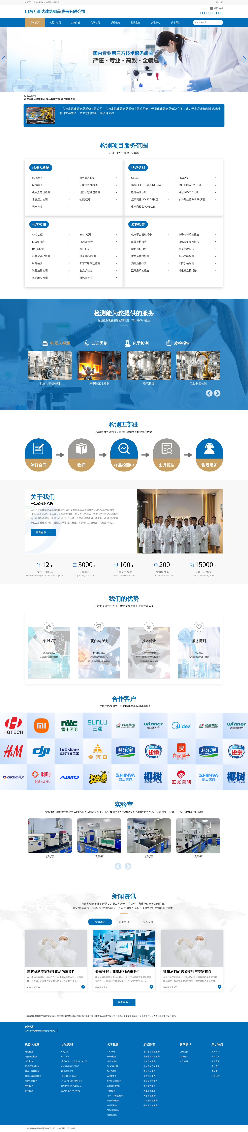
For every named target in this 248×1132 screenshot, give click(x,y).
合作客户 (216, 1066)
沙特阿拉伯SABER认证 (71, 1086)
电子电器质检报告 (152, 1056)
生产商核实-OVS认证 (70, 1090)
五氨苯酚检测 (113, 1110)
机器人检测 (55, 22)
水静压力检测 (31, 1081)
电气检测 (29, 1061)
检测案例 (135, 22)
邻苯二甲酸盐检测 (115, 1095)
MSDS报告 (112, 1061)
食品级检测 (112, 1105)
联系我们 (216, 1076)
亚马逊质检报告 (151, 1100)
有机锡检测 (112, 1115)
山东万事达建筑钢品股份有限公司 (55, 11)
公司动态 (184, 1051)
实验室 (215, 1071)
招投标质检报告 (151, 1105)
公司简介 (216, 1051)
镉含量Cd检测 (113, 1086)
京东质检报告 (150, 1076)
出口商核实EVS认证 (70, 1066)
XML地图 (61, 1128)
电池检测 (29, 1051)
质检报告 (115, 22)
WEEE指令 (111, 1076)
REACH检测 (112, 1066)
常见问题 (184, 1061)
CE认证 (64, 1051)
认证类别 (75, 22)
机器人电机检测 (32, 1071)
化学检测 (95, 22)
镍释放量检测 (113, 1100)
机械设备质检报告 (152, 1066)
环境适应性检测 (32, 1066)
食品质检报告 (150, 1086)
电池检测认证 (67, 1071)
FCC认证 (65, 1056)
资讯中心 (155, 22)
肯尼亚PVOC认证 (69, 1076)
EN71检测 (111, 1056)
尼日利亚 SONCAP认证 (71, 1081)
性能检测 (29, 1086)
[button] (3, 59)
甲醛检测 (111, 1090)
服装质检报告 (150, 1061)
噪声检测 (29, 1090)
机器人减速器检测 (33, 1076)
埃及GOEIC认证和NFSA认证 (74, 1061)
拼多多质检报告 (151, 1081)
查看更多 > (124, 1002)
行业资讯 (184, 1056)
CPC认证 (111, 1051)
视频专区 (216, 1061)
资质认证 (216, 1056)
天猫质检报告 (150, 1095)
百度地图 (71, 1128)
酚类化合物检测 (114, 1081)
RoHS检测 (111, 1071)
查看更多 (41, 532)
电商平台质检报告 (152, 1051)
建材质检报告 (150, 1071)
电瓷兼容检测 (31, 1056)
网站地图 (219, 2)
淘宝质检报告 (150, 1090)
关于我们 (175, 22)
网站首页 (35, 22)
